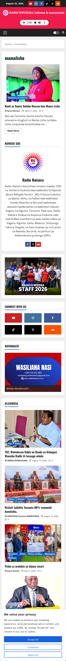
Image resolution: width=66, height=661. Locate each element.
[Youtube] (38, 244)
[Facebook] (27, 244)
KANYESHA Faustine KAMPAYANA (23, 516)
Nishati (21, 499)
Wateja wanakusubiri (17, 388)
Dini (10, 443)
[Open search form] (63, 33)
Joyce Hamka (13, 570)
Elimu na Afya (35, 553)
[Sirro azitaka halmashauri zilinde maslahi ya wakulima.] (33, 595)
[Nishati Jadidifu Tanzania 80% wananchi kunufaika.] (33, 484)
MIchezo (12, 557)
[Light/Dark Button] (56, 32)
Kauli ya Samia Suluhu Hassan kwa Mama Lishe (33, 83)
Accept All (33, 639)
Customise (33, 647)
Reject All (33, 655)
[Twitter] (33, 244)
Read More (14, 131)
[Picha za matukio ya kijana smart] (33, 543)
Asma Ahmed (13, 110)
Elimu (23, 553)
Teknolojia (32, 499)
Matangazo (50, 553)
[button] (5, 32)
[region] (33, 635)
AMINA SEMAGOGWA (17, 460)
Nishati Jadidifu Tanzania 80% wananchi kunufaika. (28, 509)
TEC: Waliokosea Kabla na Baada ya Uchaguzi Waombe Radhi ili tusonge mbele (31, 454)
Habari (18, 443)
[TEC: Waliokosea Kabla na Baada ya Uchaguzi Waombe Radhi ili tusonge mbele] (33, 429)
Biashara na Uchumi (18, 97)
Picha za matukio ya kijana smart (24, 566)
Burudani (12, 553)
